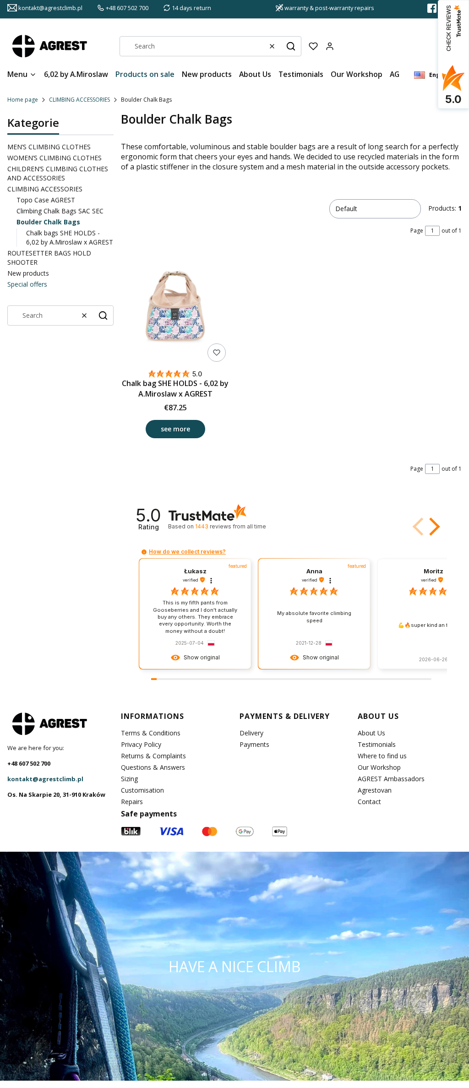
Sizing (129, 778)
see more (175, 428)
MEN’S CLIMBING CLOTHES (49, 146)
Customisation (142, 790)
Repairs (132, 801)
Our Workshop (379, 767)
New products (28, 273)
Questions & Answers (153, 767)
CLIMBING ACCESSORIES (79, 99)
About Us (371, 733)
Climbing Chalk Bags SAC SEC (60, 211)
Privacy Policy (141, 744)
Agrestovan (375, 790)
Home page (22, 99)
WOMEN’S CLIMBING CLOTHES (54, 157)
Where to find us (382, 755)
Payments (254, 744)
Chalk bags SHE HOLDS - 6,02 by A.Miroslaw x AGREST (69, 237)
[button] (291, 46)
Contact (369, 801)
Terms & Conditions (150, 733)
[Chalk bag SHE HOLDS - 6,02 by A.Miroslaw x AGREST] (175, 309)
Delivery (251, 733)
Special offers (27, 284)
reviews (230, 526)
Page (416, 230)
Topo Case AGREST (45, 200)
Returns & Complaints (153, 755)
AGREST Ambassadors (391, 778)
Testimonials (377, 744)
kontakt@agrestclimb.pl (45, 779)
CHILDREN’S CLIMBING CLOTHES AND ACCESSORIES (57, 173)
